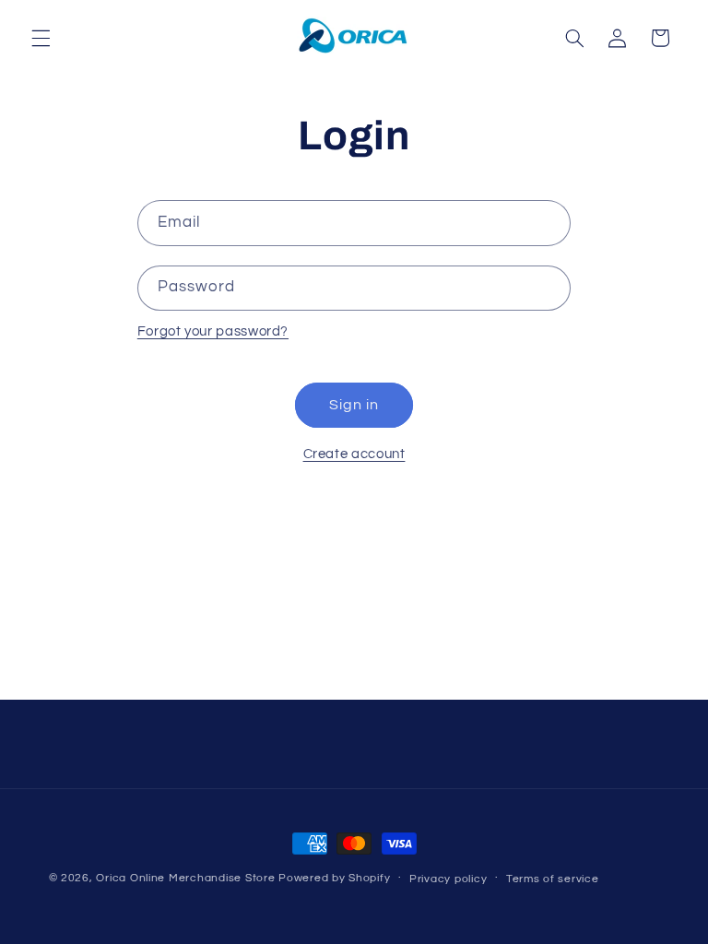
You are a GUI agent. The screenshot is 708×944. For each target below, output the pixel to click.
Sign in (354, 404)
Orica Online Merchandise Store (185, 878)
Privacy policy (448, 879)
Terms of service (552, 879)
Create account (354, 454)
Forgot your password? (213, 331)
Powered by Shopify (334, 878)
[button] (40, 38)
